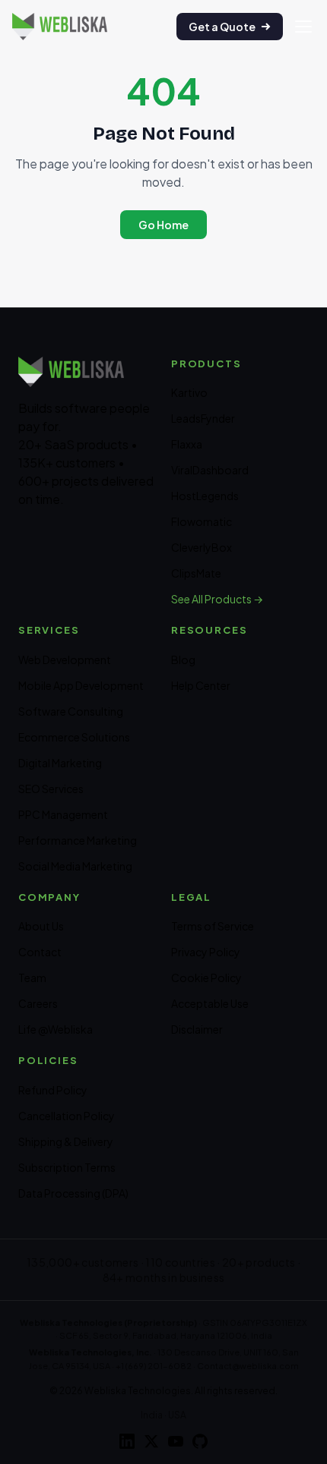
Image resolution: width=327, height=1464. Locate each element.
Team (32, 977)
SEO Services (51, 788)
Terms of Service (212, 926)
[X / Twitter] (151, 1441)
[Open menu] (303, 26)
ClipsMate (196, 573)
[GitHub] (200, 1441)
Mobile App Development (81, 685)
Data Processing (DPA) (73, 1193)
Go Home (163, 224)
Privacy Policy (205, 952)
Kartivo (189, 392)
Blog (183, 659)
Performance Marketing (77, 840)
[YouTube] (175, 1441)
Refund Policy (52, 1090)
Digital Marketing (60, 763)
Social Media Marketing (75, 866)
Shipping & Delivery (65, 1141)
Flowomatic (201, 521)
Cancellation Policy (66, 1115)
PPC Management (63, 814)
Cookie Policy (206, 977)
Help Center (200, 685)
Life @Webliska (55, 1029)
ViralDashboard (210, 470)
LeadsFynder (203, 418)
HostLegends (205, 495)
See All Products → (217, 599)
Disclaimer (197, 1029)
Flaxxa (186, 444)
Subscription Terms (67, 1167)
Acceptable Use (210, 1003)
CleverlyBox (201, 547)
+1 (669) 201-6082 (154, 1366)
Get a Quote (222, 26)
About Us (41, 926)
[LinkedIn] (127, 1441)
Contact (40, 952)
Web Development (64, 659)
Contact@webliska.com (248, 1366)
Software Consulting (70, 711)
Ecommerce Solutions (74, 737)
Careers (38, 1003)
